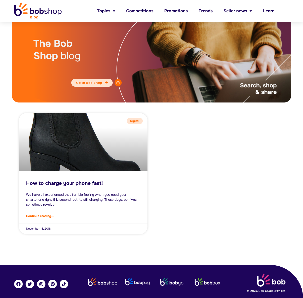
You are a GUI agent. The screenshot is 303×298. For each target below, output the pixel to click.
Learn (269, 10)
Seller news (235, 10)
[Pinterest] (52, 284)
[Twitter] (30, 284)
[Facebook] (18, 284)
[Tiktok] (64, 284)
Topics (103, 10)
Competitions (139, 10)
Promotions (176, 10)
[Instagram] (41, 284)
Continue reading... (40, 216)
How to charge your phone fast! (64, 183)
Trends (206, 10)
